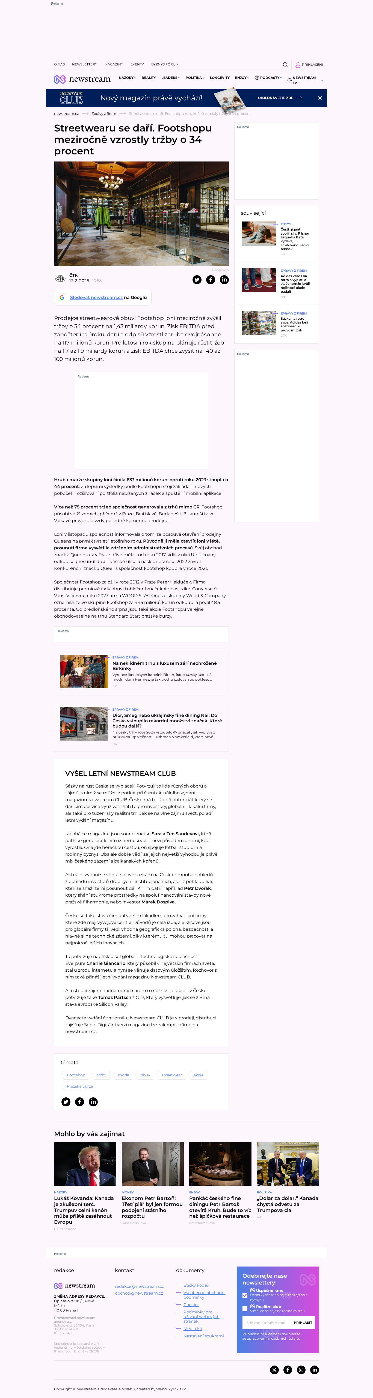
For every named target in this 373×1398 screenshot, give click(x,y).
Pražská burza (80, 1086)
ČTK (73, 275)
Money (128, 1192)
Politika (194, 78)
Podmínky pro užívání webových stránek (201, 1317)
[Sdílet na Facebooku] (210, 279)
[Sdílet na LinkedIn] (224, 279)
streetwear (172, 1075)
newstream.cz (66, 113)
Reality (149, 78)
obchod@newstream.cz (139, 1293)
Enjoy (241, 78)
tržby (101, 1075)
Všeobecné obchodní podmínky (204, 1295)
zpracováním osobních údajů (273, 1338)
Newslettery (84, 64)
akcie (198, 1075)
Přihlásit (303, 1323)
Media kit (192, 1328)
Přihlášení (312, 64)
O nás (59, 64)
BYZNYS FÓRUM (165, 64)
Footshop (76, 1075)
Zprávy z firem (103, 113)
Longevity (220, 78)
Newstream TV (304, 80)
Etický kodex (196, 1285)
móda (123, 1075)
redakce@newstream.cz (139, 1286)
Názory (126, 78)
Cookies (191, 1304)
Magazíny (114, 64)
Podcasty (269, 78)
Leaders (169, 78)
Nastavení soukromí (203, 1336)
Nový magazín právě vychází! (151, 98)
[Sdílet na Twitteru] (197, 279)
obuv (145, 1075)
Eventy (137, 64)
